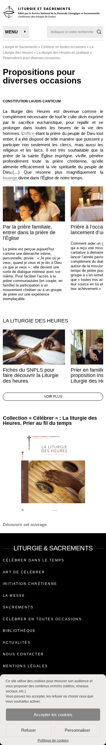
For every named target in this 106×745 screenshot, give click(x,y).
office (29, 133)
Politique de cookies (53, 740)
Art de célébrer (24, 572)
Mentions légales (25, 666)
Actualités (17, 643)
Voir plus (53, 397)
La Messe (14, 596)
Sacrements (18, 607)
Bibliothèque (19, 631)
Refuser (28, 730)
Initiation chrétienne (30, 584)
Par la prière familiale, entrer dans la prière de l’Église (29, 232)
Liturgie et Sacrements (20, 47)
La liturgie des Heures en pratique (63, 53)
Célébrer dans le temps (33, 560)
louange (10, 177)
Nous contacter (23, 654)
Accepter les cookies (53, 714)
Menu (11, 31)
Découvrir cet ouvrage (25, 524)
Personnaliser (77, 730)
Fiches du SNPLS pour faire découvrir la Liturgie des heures (31, 375)
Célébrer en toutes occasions (63, 47)
